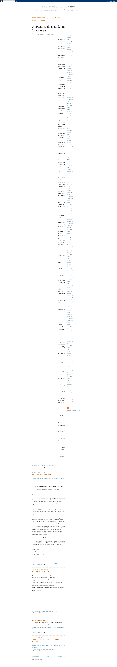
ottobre (68, 55)
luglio (68, 37)
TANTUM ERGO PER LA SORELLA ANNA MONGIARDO (45, 641)
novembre (69, 53)
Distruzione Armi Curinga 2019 (41, 474)
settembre (69, 58)
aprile (68, 43)
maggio (69, 41)
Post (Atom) (39, 659)
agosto (68, 35)
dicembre (69, 51)
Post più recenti (35, 656)
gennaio (69, 49)
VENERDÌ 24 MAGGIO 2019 (51, 34)
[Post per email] (44, 467)
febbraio (69, 47)
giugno (68, 39)
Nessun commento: (38, 467)
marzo (68, 45)
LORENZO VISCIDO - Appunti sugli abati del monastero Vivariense (46, 19)
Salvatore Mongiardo (58, 6)
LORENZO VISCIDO (39, 34)
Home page (48, 656)
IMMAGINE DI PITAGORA (40, 572)
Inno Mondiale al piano (39, 620)
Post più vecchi (61, 656)
